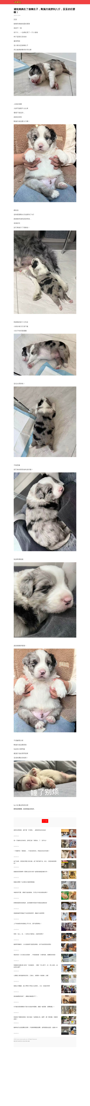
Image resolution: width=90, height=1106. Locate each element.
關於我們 (16, 1041)
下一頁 (45, 821)
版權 (29, 1041)
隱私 (26, 1041)
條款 (24, 1041)
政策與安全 (20, 1041)
